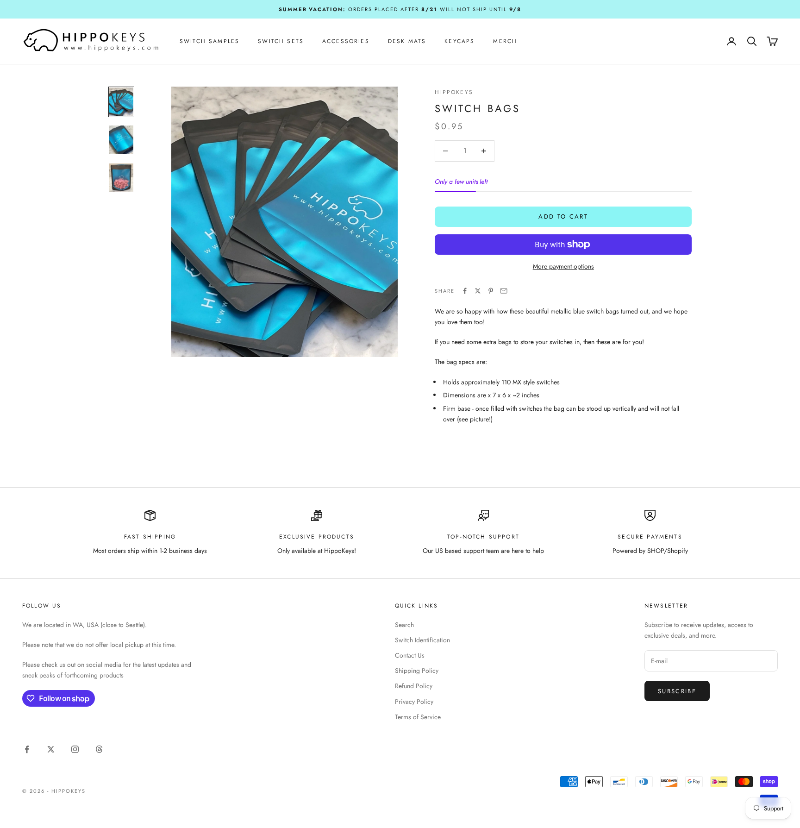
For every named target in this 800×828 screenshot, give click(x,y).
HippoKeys (454, 92)
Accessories (345, 41)
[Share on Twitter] (477, 291)
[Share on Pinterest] (490, 291)
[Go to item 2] (121, 140)
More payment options (563, 266)
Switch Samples (209, 41)
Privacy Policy (414, 701)
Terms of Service (418, 716)
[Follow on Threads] (99, 749)
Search (404, 624)
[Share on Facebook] (465, 291)
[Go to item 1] (121, 102)
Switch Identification (422, 640)
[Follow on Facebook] (26, 749)
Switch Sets (281, 41)
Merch (505, 41)
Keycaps (459, 41)
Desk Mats (407, 41)
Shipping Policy (416, 670)
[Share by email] (503, 291)
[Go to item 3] (121, 178)
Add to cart (563, 216)
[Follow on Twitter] (51, 749)
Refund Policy (413, 685)
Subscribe (677, 691)
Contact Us (410, 655)
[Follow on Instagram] (75, 749)
